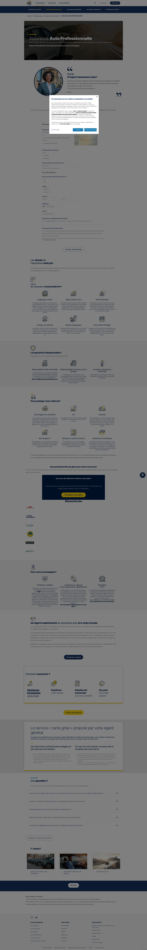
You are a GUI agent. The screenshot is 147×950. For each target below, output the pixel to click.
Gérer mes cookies (55, 129)
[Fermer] (96, 96)
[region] (74, 114)
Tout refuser (78, 129)
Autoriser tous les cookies (90, 129)
